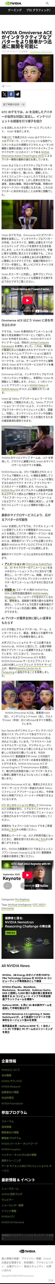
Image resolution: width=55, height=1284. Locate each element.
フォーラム (8, 1121)
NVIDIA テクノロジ (12, 1081)
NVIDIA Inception (11, 1149)
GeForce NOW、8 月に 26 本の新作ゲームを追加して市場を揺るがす (27, 1007)
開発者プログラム (11, 1138)
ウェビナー (8, 1199)
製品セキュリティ (34, 1266)
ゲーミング (15, 10)
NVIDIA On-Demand (13, 1222)
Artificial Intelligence (19, 904)
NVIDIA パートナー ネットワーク (20, 1143)
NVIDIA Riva (8, 490)
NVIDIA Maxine (10, 389)
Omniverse (8, 908)
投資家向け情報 (10, 1092)
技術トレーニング (11, 1160)
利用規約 (29, 1262)
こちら (12, 829)
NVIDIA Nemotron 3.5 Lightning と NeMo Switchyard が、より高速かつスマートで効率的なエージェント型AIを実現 (26, 1017)
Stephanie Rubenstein (41, 51)
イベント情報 (9, 1210)
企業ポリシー (14, 1266)
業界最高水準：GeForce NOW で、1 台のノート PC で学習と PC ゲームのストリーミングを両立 (27, 1029)
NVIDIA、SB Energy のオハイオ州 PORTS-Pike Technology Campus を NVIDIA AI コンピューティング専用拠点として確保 (27, 978)
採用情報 (6, 1126)
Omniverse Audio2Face (39, 563)
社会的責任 (8, 1097)
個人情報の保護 (10, 1258)
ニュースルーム (10, 1188)
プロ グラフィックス (39, 10)
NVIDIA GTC (8, 1216)
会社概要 (6, 1075)
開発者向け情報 (10, 1132)
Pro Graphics (22, 899)
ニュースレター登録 (12, 1205)
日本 (50, 1280)
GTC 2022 (39, 904)
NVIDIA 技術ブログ (12, 1194)
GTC (9, 137)
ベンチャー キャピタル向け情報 (19, 1154)
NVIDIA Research (11, 1086)
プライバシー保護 (31, 1258)
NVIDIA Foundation (12, 1103)
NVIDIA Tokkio (38, 385)
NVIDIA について (11, 1069)
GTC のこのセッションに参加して (20, 805)
